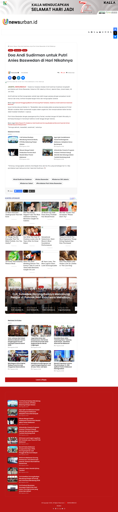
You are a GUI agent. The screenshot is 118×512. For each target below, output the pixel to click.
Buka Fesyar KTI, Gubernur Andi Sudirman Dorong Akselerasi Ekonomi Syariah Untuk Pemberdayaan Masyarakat (39, 124)
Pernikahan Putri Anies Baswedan (49, 183)
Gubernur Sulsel (27, 183)
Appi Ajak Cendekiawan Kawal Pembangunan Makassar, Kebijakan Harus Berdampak (29, 412)
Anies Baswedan (42, 179)
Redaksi (59, 505)
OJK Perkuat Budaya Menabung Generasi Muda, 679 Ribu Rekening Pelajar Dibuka (29, 403)
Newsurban (14, 72)
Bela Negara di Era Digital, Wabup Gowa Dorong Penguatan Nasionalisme (16, 365)
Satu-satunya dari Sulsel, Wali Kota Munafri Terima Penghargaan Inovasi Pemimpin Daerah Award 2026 (16, 341)
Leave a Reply (41, 380)
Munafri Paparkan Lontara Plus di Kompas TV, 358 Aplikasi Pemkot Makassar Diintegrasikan (63, 366)
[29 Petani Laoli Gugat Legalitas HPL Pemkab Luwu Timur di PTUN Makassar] (12, 440)
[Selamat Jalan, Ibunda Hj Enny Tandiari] (12, 470)
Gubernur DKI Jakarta (61, 179)
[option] (41, 295)
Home (11, 46)
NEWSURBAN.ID (20, 87)
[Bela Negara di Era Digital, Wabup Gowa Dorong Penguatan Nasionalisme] (18, 356)
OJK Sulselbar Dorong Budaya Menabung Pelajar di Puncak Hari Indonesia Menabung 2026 (41, 297)
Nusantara (18, 50)
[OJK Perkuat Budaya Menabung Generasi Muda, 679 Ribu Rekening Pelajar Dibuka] (13, 139)
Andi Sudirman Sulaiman (23, 179)
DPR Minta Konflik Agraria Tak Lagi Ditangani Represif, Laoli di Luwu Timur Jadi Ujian (41, 365)
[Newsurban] (19, 22)
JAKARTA (11, 87)
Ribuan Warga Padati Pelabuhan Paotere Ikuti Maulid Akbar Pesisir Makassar (29, 420)
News (15, 46)
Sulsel (24, 50)
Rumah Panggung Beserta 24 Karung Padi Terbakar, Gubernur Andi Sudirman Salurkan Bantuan (40, 103)
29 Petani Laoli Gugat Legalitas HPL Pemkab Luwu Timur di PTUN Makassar (29, 440)
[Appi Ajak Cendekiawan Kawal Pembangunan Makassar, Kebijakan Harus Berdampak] (47, 139)
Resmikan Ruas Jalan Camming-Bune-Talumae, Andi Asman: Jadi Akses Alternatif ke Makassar (63, 340)
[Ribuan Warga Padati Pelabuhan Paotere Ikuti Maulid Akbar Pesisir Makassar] (13, 152)
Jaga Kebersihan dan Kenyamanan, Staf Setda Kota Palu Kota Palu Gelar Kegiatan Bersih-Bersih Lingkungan (39, 341)
